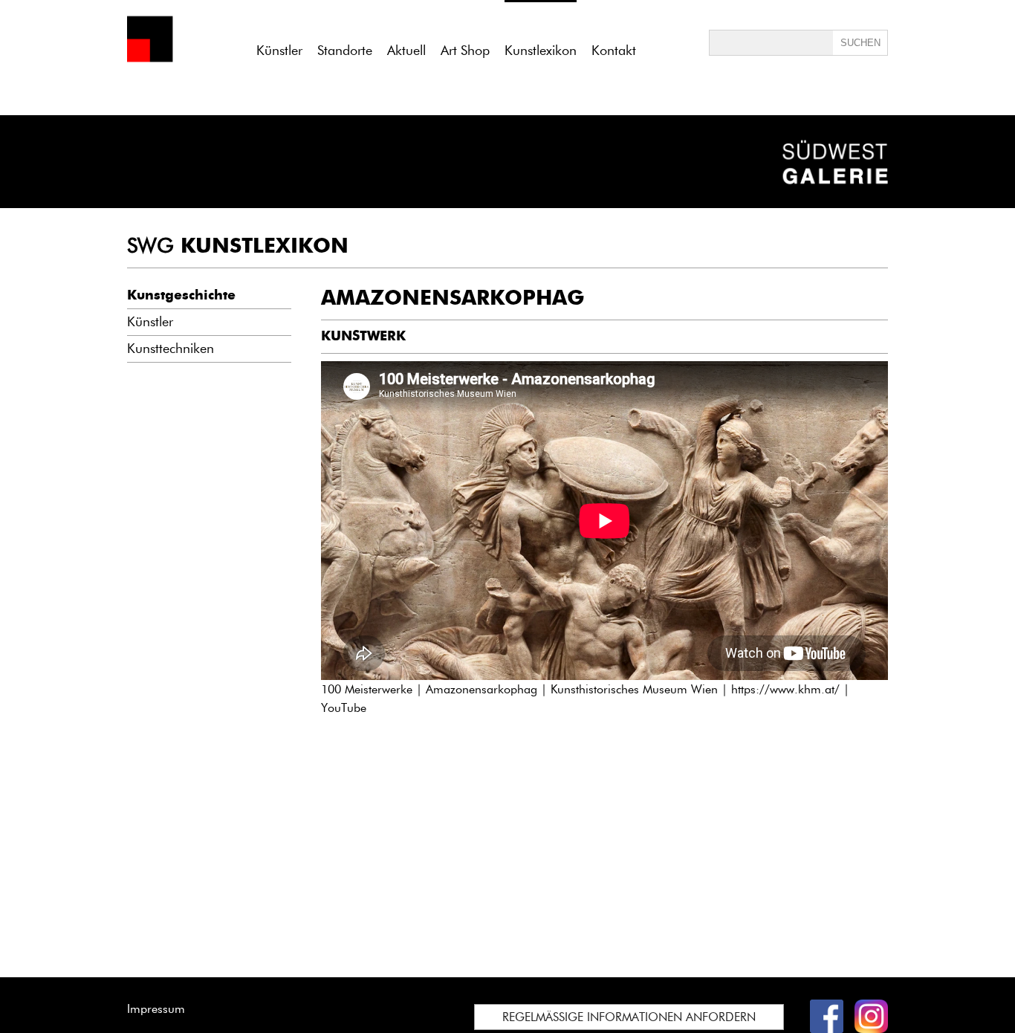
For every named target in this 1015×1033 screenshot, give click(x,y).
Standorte (344, 50)
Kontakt (613, 50)
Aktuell (406, 50)
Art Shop (465, 50)
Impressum (156, 1009)
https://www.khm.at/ (785, 689)
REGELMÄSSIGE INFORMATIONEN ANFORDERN (629, 1017)
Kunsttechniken (170, 348)
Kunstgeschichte (181, 295)
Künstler (279, 50)
